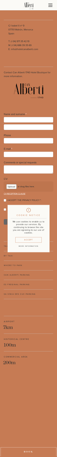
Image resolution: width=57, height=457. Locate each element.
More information (28, 246)
